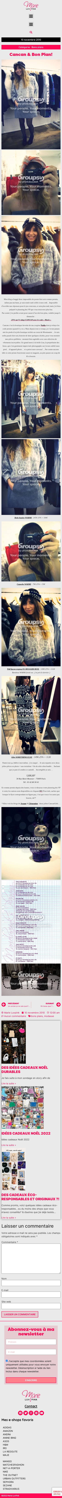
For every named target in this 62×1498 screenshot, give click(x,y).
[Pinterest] (36, 1413)
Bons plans (37, 47)
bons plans (37, 1016)
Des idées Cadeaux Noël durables (24, 1070)
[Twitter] (25, 1413)
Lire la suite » (8, 1083)
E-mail (4, 1290)
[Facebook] (20, 1413)
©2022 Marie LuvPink (10, 1496)
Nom (4, 1278)
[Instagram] (31, 1413)
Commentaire (9, 1242)
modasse (49, 1016)
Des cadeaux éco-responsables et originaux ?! (30, 1197)
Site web (6, 1301)
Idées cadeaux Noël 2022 (25, 1133)
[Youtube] (41, 1413)
